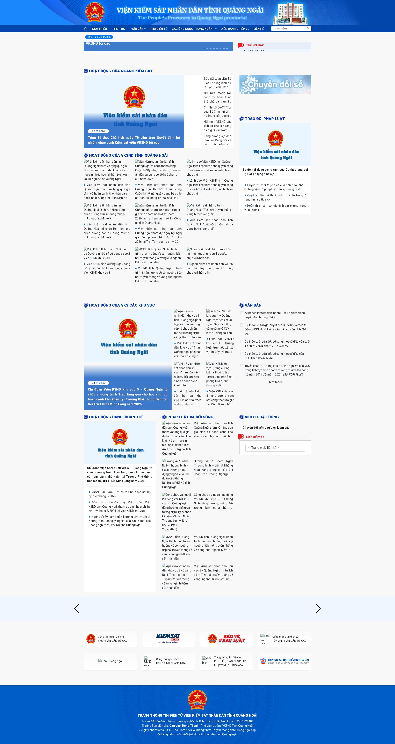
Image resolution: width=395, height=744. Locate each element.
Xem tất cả (275, 408)
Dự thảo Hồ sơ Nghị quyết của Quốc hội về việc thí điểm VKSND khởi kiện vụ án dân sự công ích (276, 356)
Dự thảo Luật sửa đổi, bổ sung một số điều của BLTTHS (274, 382)
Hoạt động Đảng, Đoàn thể (116, 443)
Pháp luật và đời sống (190, 443)
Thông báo (255, 45)
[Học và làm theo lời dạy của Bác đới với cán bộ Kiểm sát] (197, 308)
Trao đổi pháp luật (265, 119)
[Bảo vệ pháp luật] (226, 665)
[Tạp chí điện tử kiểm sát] (168, 665)
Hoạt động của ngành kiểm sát (121, 71)
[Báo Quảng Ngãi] (110, 687)
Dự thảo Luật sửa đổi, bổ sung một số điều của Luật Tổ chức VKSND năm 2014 (277, 370)
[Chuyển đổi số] (275, 85)
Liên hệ (258, 28)
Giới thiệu (99, 28)
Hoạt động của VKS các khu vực (122, 331)
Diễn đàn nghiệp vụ (235, 28)
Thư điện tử (159, 28)
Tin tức (119, 28)
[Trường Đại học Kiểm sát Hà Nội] (284, 687)
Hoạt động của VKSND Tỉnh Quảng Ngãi (128, 155)
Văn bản (137, 28)
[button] (204, 48)
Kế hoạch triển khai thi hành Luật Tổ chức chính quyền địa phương (275, 341)
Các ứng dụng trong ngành (193, 28)
